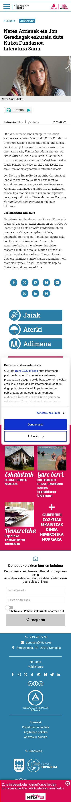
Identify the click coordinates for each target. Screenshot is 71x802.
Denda (52, 530)
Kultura (9, 20)
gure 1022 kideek (26, 370)
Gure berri (51, 515)
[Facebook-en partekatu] (13, 282)
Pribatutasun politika (35, 727)
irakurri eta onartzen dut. (36, 611)
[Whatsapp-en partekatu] (24, 293)
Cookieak (36, 722)
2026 (56, 122)
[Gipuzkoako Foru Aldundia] (35, 765)
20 (65, 122)
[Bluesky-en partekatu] (46, 282)
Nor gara (52, 539)
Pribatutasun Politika (20, 611)
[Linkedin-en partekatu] (35, 293)
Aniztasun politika (35, 737)
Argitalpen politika (35, 732)
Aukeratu (33, 436)
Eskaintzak (52, 525)
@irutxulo (33, 122)
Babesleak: (36, 751)
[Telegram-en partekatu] (57, 282)
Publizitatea (35, 666)
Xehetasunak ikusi (48, 412)
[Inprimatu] (46, 293)
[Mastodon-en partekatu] (35, 282)
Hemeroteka (52, 534)
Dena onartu (35, 424)
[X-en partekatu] (24, 282)
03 (61, 122)
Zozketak (51, 520)
